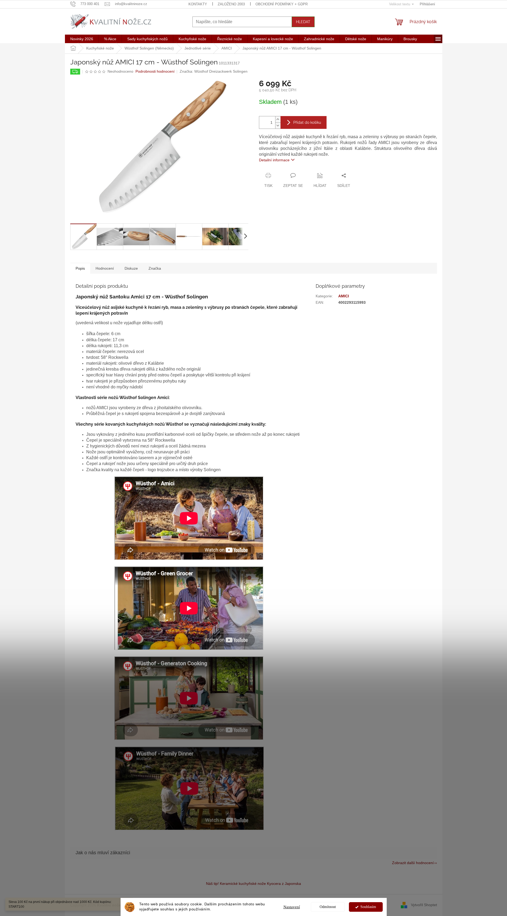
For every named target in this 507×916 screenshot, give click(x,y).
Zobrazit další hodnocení (413, 863)
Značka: (214, 71)
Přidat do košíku (307, 122)
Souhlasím (368, 907)
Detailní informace (274, 160)
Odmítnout (328, 907)
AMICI (343, 296)
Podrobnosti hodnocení (155, 71)
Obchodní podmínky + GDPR (281, 4)
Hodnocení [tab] (105, 268)
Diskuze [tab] (131, 268)
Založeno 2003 (231, 4)
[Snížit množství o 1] (278, 125)
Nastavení (291, 907)
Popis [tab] (80, 268)
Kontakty (197, 4)
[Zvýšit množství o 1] (278, 119)
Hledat (303, 22)
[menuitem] (81, 39)
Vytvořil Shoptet (424, 905)
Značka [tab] (155, 268)
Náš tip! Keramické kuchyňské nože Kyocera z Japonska (253, 883)
